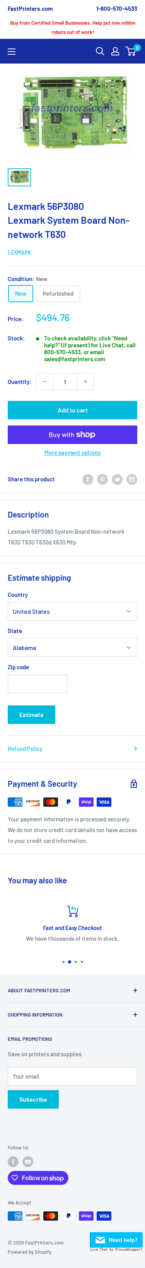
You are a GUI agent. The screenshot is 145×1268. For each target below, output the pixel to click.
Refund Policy (25, 748)
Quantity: (19, 381)
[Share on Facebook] (87, 479)
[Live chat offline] (116, 1237)
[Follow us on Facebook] (13, 1161)
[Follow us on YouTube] (27, 1161)
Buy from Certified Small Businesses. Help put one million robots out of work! (72, 27)
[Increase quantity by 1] (85, 382)
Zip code (18, 666)
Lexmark (19, 252)
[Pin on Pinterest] (102, 479)
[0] (131, 51)
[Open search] (100, 51)
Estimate (31, 714)
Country (18, 594)
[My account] (115, 51)
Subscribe (33, 1099)
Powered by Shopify (29, 1252)
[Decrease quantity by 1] (44, 382)
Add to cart (73, 410)
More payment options (72, 452)
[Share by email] (131, 479)
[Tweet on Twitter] (117, 479)
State (15, 630)
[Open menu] (11, 52)
